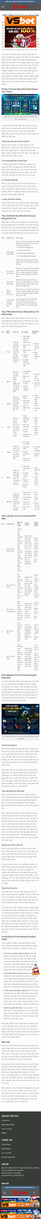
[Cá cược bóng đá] (20, 7)
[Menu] (3, 6)
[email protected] (14, 1173)
